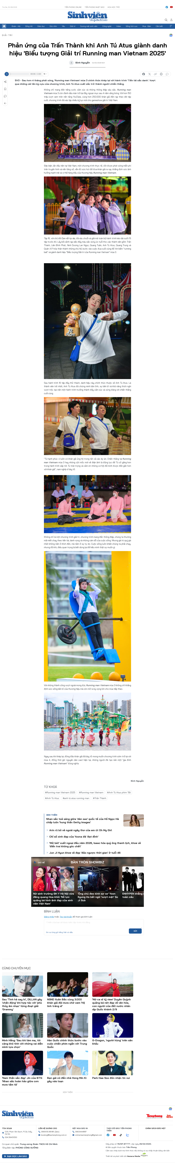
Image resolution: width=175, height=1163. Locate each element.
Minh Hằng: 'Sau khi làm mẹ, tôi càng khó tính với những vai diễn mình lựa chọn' (22, 1044)
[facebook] (166, 7)
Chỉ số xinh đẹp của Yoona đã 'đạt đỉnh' (73, 836)
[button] (139, 873)
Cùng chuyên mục (16, 968)
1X (44, 74)
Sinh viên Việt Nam (18, 1115)
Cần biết (159, 26)
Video (118, 26)
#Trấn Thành (99, 798)
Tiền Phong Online (73, 7)
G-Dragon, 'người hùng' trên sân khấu (112, 1042)
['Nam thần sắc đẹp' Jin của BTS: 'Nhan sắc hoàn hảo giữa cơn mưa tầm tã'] (22, 1063)
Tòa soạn (7, 1128)
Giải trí (72, 26)
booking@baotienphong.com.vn (54, 1135)
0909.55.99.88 (47, 1132)
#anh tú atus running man (76, 798)
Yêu (63, 26)
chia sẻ (143, 74)
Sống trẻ (28, 26)
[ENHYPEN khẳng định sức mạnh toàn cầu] (142, 878)
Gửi (135, 931)
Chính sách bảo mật (155, 1128)
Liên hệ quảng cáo (47, 1128)
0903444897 (80, 1132)
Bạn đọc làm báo (17, 1156)
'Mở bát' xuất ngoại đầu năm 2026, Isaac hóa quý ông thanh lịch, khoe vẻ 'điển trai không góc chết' (95, 844)
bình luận (167, 74)
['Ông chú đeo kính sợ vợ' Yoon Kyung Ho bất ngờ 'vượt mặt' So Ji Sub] (98, 878)
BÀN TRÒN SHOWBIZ (87, 862)
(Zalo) (57, 1132)
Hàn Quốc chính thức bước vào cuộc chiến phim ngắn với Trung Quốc (67, 1044)
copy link (155, 74)
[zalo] (129, 1135)
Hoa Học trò (114, 7)
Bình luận (5, 96)
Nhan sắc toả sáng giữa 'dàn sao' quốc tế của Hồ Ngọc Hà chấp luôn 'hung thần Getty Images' (82, 820)
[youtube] (171, 7)
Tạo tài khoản (66, 916)
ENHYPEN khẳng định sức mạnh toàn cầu (142, 895)
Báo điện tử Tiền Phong (87, 16)
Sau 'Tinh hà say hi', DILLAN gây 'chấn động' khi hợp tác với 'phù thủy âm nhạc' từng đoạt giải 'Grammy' (22, 1004)
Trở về (5, 103)
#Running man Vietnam (91, 792)
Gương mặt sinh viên (88, 26)
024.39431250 (11, 1137)
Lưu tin (5, 89)
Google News (171, 35)
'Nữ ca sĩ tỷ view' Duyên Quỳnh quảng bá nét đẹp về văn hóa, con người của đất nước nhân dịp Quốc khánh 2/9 (111, 1004)
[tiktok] (122, 1135)
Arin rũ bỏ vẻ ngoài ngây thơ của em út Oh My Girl (80, 830)
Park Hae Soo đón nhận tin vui (111, 1077)
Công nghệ (106, 26)
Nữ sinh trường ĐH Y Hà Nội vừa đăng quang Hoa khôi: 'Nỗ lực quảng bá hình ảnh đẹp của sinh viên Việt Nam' (53, 898)
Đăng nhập (49, 916)
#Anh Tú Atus (52, 798)
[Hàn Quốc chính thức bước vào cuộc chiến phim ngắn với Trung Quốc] (67, 1025)
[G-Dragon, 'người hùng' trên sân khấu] (112, 1025)
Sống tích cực (131, 26)
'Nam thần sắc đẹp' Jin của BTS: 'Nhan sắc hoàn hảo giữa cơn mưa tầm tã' (22, 1081)
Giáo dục (41, 26)
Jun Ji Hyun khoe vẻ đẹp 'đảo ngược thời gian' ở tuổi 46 (85, 852)
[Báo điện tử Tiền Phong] (154, 1116)
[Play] (7, 74)
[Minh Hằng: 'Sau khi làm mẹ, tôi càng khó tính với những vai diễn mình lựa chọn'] (22, 1025)
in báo (161, 74)
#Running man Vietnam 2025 (60, 792)
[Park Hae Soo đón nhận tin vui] (112, 1063)
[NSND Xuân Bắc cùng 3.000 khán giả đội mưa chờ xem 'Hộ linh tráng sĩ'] (67, 984)
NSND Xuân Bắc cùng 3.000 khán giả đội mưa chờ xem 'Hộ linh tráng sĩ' (66, 1003)
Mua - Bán (146, 26)
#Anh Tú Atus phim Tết (119, 792)
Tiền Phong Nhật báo (94, 7)
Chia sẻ (5, 81)
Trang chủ (4, 26)
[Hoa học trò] (169, 1116)
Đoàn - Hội (16, 26)
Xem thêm (171, 26)
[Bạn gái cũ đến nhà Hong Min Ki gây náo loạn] (67, 1063)
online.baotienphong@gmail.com (88, 1135)
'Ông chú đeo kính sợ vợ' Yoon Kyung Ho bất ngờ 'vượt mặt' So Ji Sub (98, 897)
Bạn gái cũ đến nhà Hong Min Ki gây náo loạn (66, 1079)
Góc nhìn (53, 26)
